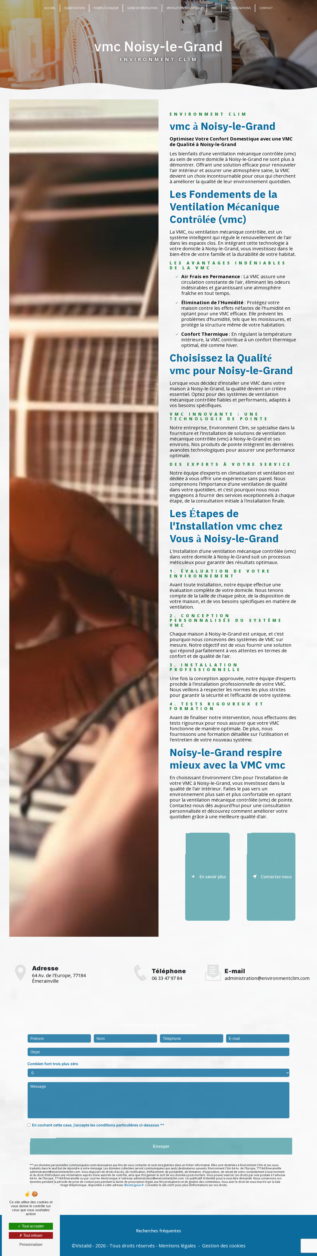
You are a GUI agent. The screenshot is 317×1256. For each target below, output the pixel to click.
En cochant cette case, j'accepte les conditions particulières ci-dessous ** (98, 1125)
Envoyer (161, 1146)
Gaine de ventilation (142, 8)
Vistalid (83, 1246)
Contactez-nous (276, 876)
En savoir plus (212, 876)
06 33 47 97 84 (167, 978)
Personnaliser (30, 1244)
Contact (266, 8)
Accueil (49, 8)
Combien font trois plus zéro (52, 1063)
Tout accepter (32, 1226)
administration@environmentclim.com (267, 978)
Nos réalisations (238, 8)
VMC (214, 8)
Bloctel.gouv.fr (134, 1185)
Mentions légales (177, 1246)
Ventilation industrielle (184, 8)
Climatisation (74, 8)
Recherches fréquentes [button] (158, 1230)
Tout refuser (32, 1235)
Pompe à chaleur (106, 8)
